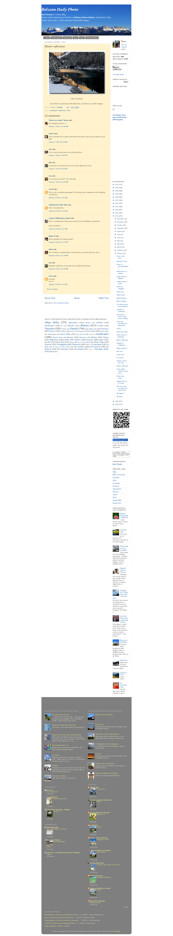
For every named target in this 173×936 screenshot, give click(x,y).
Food (71, 331)
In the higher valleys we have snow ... (122, 371)
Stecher (79, 342)
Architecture (49, 326)
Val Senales (79, 349)
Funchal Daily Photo (97, 863)
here (86, 104)
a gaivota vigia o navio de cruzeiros (108, 865)
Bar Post (119, 351)
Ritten (67, 340)
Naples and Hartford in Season (100, 888)
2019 (117, 194)
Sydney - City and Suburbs (99, 838)
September (120, 228)
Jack (50, 149)
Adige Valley (52, 322)
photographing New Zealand (100, 850)
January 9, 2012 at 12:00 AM (58, 269)
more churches (101, 852)
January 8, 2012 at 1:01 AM (58, 197)
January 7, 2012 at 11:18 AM (58, 126)
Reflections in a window (122, 272)
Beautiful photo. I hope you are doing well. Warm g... (62, 915)
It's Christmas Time (123, 685)
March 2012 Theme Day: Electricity (64, 725)
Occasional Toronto (96, 876)
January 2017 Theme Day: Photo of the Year (66, 735)
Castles (100, 326)
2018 (117, 197)
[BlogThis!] (73, 107)
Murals (94, 337)
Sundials (87, 342)
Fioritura (56, 811)
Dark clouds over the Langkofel (124, 548)
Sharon (51, 133)
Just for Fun (80, 334)
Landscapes (54, 110)
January (120, 253)
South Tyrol (67, 38)
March (119, 247)
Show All (126, 907)
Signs (101, 340)
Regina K (52, 236)
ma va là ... (50, 790)
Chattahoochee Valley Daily (58, 205)
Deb (50, 162)
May (118, 241)
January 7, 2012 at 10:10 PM (58, 182)
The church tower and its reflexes (122, 305)
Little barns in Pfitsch (59, 776)
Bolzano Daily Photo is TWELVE (124, 515)
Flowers (51, 331)
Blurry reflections (122, 340)
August (119, 231)
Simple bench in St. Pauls (122, 382)
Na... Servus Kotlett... (53, 840)
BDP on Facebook (92, 38)
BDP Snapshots (118, 119)
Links (81, 38)
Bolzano (85, 325)
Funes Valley (104, 331)
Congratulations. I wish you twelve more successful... (62, 920)
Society (47, 342)
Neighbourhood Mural (104, 877)
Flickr (115, 480)
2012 (117, 216)
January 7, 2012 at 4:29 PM (58, 142)
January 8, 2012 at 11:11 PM (58, 242)
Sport (72, 342)
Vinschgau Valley (102, 349)
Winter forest (121, 295)
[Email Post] (67, 107)
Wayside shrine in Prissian (123, 570)
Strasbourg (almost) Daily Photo (101, 800)
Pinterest (115, 492)
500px (115, 472)
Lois (50, 176)
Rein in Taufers (122, 301)
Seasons (90, 340)
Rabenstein (123, 660)
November (120, 222)
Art (62, 326)
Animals (99, 322)
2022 (117, 184)
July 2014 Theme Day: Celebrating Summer (124, 619)
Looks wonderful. (50, 926)
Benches (71, 326)
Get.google (116, 483)
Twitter (115, 494)
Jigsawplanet (117, 489)
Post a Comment (52, 289)
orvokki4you (94, 825)
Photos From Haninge (97, 901)
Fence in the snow (121, 257)
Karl (124, 41)
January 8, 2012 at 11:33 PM (58, 255)
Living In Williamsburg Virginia (59, 218)
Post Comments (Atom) (61, 303)
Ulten (68, 110)
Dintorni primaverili (59, 798)
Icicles (119, 328)
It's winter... (120, 358)
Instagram (116, 486)
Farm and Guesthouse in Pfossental (122, 323)
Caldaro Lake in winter (122, 282)
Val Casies (56, 347)
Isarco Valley (65, 334)
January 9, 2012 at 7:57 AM (58, 284)
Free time (91, 331)
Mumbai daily (94, 787)
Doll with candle (122, 332)
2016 (117, 203)
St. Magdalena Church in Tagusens (106, 744)
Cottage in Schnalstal (121, 310)
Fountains (80, 331)
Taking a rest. (101, 814)
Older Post (104, 298)
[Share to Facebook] (76, 107)
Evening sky (99, 724)
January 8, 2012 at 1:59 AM (58, 211)
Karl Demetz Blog (52, 827)
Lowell (51, 189)
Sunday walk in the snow (122, 362)
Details (74, 328)
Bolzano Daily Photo (59, 9)
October (120, 225)
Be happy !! (120, 393)
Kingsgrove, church (103, 839)
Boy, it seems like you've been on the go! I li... (60, 917)
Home (47, 38)
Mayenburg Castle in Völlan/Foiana (107, 734)
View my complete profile (124, 47)
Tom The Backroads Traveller (100, 812)
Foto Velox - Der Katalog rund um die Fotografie (63, 852)
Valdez (99, 890)
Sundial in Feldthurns (121, 344)
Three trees (120, 292)
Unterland (97, 344)
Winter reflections (122, 366)
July (118, 234)
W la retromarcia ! (52, 792)
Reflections (62, 110)
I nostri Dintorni (52, 797)
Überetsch (76, 344)
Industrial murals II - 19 (60, 745)
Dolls (87, 329)
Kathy (51, 249)
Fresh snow (120, 354)
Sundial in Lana (122, 261)
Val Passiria (95, 347)
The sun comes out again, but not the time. (122, 388)
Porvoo (99, 827)
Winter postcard (122, 348)
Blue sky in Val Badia (123, 641)
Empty (99, 802)
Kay (50, 263)
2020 (117, 191)
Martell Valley (57, 337)
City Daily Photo (118, 74)
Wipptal (51, 351)
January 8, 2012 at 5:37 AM (58, 229)
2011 (117, 401)
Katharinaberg (121, 298)
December (120, 219)
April (119, 244)
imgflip (48, 854)
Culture (64, 329)
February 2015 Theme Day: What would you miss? (120, 594)
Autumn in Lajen (123, 674)
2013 (117, 213)
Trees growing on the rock (60, 715)
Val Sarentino (62, 349)
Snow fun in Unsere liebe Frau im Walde (122, 316)
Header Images (56, 38)
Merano (70, 337)
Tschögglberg (62, 344)
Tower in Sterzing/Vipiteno (122, 266)
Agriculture (73, 322)
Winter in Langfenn (120, 288)
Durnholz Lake (123, 531)
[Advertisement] (77, 311)
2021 (117, 188)
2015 (117, 206)
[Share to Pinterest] (78, 107)
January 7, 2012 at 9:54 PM (58, 169)
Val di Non (66, 347)
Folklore (63, 331)
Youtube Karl (117, 503)
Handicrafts (52, 334)
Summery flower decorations (104, 763)
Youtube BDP (117, 500)
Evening (98, 754)
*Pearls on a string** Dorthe (58, 120)
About (75, 38)
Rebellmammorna (95, 902)
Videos (90, 349)
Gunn (51, 276)
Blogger (117, 931)
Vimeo (115, 497)
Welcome (119, 396)
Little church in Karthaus (122, 336)
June (119, 238)
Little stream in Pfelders (122, 277)
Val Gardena (79, 347)
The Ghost (55, 755)
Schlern (77, 340)
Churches (50, 328)
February (120, 250)
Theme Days (99, 342)
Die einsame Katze (59, 841)
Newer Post (50, 298)
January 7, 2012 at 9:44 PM (58, 155)
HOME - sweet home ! (60, 829)
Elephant (55, 765)
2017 (117, 200)
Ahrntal (87, 323)
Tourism (48, 344)
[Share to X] (75, 107)
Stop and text (101, 789)
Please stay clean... (120, 377)
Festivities (104, 329)
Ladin (91, 334)
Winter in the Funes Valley (104, 715)
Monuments (83, 337)
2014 (117, 210)
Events (94, 329)
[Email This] (71, 107)
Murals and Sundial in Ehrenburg (106, 773)
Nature (106, 337)
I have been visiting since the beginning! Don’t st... (61, 923)
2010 (117, 404)
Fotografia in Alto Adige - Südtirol (58, 809)
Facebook (116, 477)
